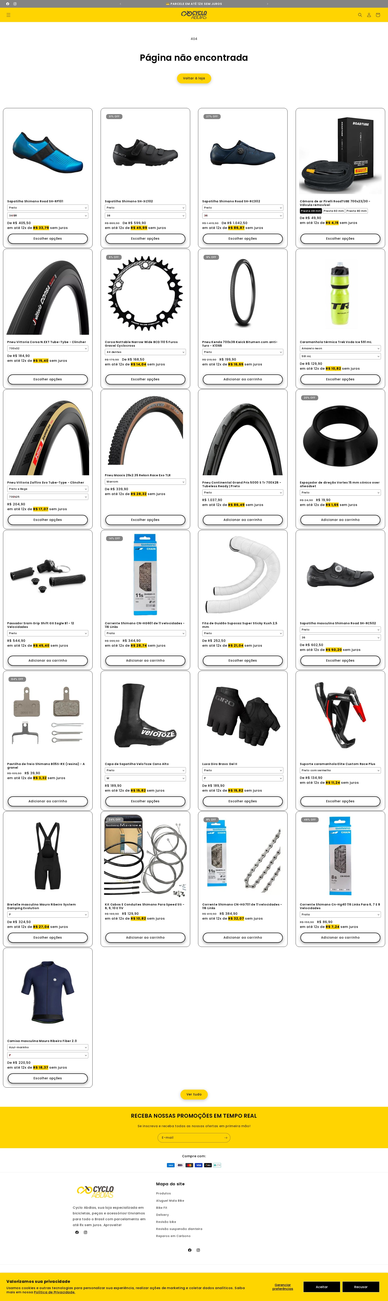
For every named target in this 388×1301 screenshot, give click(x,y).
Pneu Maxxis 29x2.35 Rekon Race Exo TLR (138, 475)
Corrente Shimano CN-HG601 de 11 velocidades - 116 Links (145, 625)
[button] (8, 14)
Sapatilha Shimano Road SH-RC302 (231, 201)
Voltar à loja (194, 78)
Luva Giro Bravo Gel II (219, 764)
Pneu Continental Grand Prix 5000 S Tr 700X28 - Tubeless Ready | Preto (241, 484)
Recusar (361, 1287)
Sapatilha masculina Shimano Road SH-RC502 (338, 623)
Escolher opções (48, 238)
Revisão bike (166, 1222)
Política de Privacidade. (54, 1292)
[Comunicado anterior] (120, 4)
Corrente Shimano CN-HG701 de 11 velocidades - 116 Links (242, 906)
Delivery (162, 1215)
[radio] (311, 211)
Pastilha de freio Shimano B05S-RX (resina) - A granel (46, 765)
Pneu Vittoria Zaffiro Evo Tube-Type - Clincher (45, 482)
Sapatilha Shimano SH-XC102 (129, 201)
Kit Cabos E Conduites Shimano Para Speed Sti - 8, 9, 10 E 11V (144, 906)
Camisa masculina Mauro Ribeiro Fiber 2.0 (42, 1041)
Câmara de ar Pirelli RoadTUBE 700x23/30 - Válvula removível (335, 203)
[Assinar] (225, 1138)
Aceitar (322, 1287)
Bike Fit (161, 1208)
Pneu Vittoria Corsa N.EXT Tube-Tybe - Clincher (46, 342)
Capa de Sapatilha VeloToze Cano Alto (137, 764)
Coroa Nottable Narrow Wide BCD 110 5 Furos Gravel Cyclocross (141, 343)
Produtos (163, 1193)
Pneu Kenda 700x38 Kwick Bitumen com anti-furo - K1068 (240, 343)
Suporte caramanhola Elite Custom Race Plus (337, 764)
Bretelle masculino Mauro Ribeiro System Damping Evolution (41, 906)
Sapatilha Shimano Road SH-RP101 (35, 201)
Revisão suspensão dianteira (179, 1229)
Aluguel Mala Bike (170, 1201)
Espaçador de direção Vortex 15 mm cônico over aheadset (340, 484)
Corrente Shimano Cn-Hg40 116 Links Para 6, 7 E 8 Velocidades (340, 906)
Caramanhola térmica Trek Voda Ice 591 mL (336, 342)
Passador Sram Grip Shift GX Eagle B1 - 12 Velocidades (40, 625)
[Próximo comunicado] (267, 4)
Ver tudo (194, 1094)
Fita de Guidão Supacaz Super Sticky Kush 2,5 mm (239, 625)
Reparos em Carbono (173, 1236)
